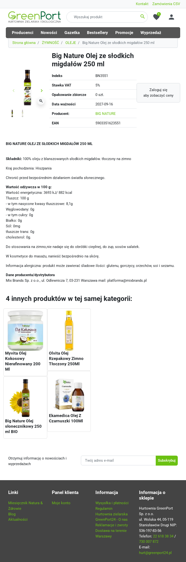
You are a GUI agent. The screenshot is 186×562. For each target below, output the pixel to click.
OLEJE (70, 43)
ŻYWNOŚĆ (50, 43)
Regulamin (103, 508)
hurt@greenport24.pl (155, 553)
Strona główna (24, 43)
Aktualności (18, 519)
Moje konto (61, 503)
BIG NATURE (105, 113)
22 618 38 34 (163, 536)
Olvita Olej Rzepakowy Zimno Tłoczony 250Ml (66, 358)
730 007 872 (148, 541)
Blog (12, 514)
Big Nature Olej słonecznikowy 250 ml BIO (23, 426)
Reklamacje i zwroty (111, 525)
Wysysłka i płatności (112, 503)
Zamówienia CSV (166, 4)
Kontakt (142, 4)
